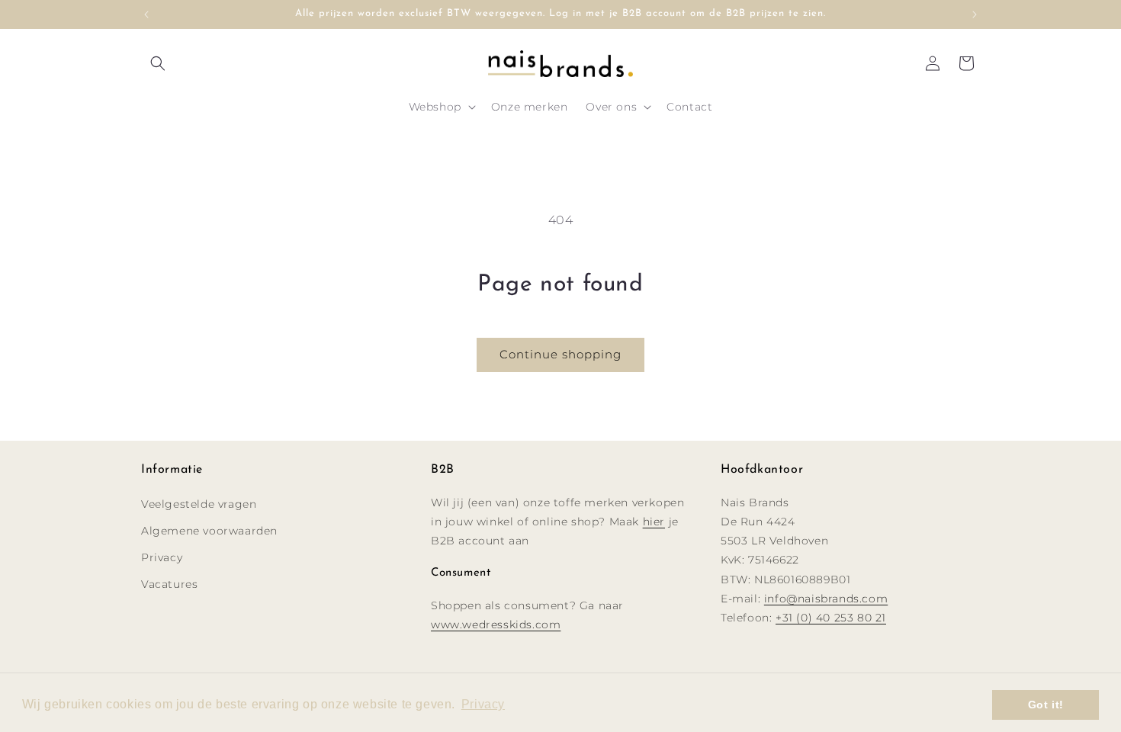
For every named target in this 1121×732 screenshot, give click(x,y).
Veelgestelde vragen (198, 504)
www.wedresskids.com (495, 624)
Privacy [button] (483, 704)
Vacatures (169, 584)
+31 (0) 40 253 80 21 (831, 617)
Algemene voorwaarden (209, 531)
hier (654, 521)
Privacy (161, 557)
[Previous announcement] (146, 14)
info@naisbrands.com (826, 598)
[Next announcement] (974, 14)
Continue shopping (560, 354)
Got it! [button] (1046, 704)
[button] (158, 63)
